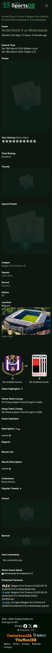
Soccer (21, 16)
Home (5, 16)
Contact (8, 647)
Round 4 (6, 285)
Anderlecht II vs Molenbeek (32, 19)
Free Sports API (10, 622)
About (7, 643)
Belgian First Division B (13, 265)
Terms (16, 643)
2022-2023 (10, 19)
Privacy (25, 643)
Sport (13, 16)
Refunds (36, 643)
